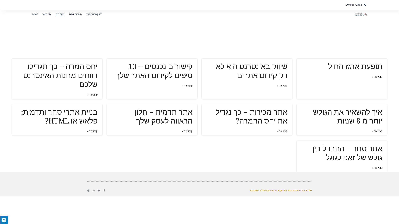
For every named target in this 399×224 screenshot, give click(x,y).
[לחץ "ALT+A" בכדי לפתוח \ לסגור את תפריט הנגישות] (4, 220)
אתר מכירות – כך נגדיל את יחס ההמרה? (251, 116)
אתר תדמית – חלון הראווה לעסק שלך (163, 116)
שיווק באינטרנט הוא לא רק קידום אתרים (251, 70)
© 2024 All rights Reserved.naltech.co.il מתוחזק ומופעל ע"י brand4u (281, 190)
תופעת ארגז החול (355, 66)
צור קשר (46, 14)
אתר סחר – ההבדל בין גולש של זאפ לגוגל (347, 152)
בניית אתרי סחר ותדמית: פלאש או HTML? (59, 116)
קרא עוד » (377, 76)
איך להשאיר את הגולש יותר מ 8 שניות (347, 116)
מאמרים (60, 14)
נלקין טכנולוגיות (94, 14)
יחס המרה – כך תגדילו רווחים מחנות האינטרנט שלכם (60, 75)
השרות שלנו (75, 14)
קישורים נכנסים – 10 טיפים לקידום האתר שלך (154, 70)
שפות (35, 14)
